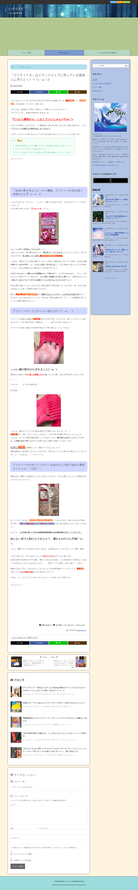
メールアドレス (42, 828)
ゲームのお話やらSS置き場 (102, 83)
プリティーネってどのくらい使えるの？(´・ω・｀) (31, 149)
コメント (13, 805)
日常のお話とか (26, 67)
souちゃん (120, 147)
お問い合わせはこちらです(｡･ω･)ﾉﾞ (107, 165)
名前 (11, 828)
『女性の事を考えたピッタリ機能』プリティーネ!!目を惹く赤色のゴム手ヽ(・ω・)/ (42, 146)
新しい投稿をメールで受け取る (21, 860)
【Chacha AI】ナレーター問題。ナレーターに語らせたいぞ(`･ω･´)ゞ (117, 251)
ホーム (15, 67)
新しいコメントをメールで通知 (21, 854)
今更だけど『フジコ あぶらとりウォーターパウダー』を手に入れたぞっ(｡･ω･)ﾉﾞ (54, 703)
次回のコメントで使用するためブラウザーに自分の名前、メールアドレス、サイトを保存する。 (45, 847)
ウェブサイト (15, 838)
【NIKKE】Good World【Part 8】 (116, 266)
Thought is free (81, 885)
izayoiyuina (82, 630)
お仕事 (95, 80)
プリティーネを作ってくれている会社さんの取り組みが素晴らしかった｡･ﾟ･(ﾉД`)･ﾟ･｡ (42, 152)
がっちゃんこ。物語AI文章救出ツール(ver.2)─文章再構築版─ (117, 234)
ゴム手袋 (59, 625)
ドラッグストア (68, 625)
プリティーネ (80, 625)
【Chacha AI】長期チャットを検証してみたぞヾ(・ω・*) (117, 200)
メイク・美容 (97, 87)
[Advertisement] (69, 34)
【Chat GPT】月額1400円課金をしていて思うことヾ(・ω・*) (116, 217)
